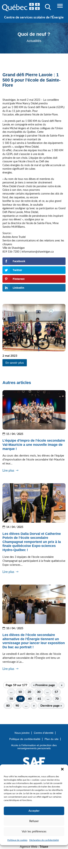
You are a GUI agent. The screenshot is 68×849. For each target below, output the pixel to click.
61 (39, 698)
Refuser (34, 821)
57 (56, 691)
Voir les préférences (34, 831)
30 (38, 691)
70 (57, 698)
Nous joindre (22, 732)
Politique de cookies (17, 840)
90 (17, 705)
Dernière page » (51, 705)
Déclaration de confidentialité (44, 840)
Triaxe (43, 846)
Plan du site (52, 739)
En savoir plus (14, 362)
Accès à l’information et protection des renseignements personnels (34, 747)
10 (20, 691)
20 (29, 691)
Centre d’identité (43, 732)
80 (8, 705)
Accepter (34, 810)
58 (11, 698)
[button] (62, 769)
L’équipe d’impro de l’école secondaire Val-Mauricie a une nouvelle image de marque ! (33, 444)
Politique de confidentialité (24, 739)
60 (30, 698)
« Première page (44, 685)
